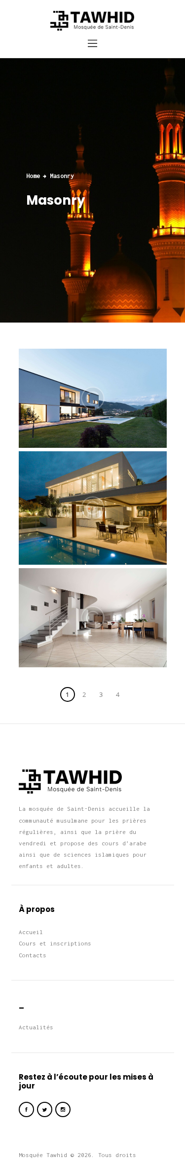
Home (33, 176)
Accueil (31, 932)
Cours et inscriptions (55, 943)
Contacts (32, 955)
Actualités (36, 1027)
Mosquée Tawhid (43, 1155)
